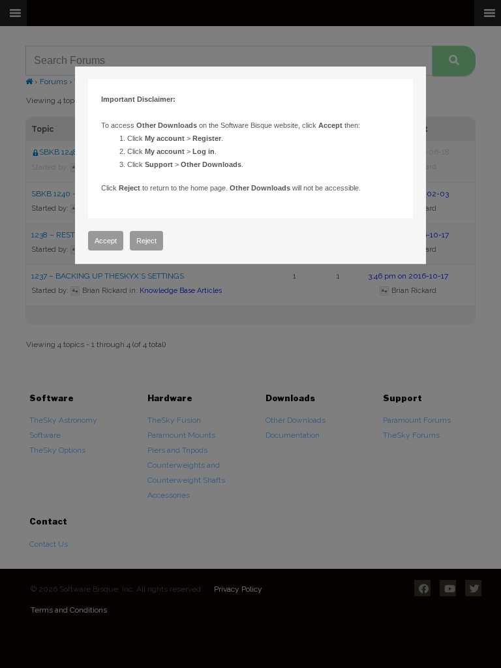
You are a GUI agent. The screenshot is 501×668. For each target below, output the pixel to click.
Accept (106, 241)
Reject (146, 241)
